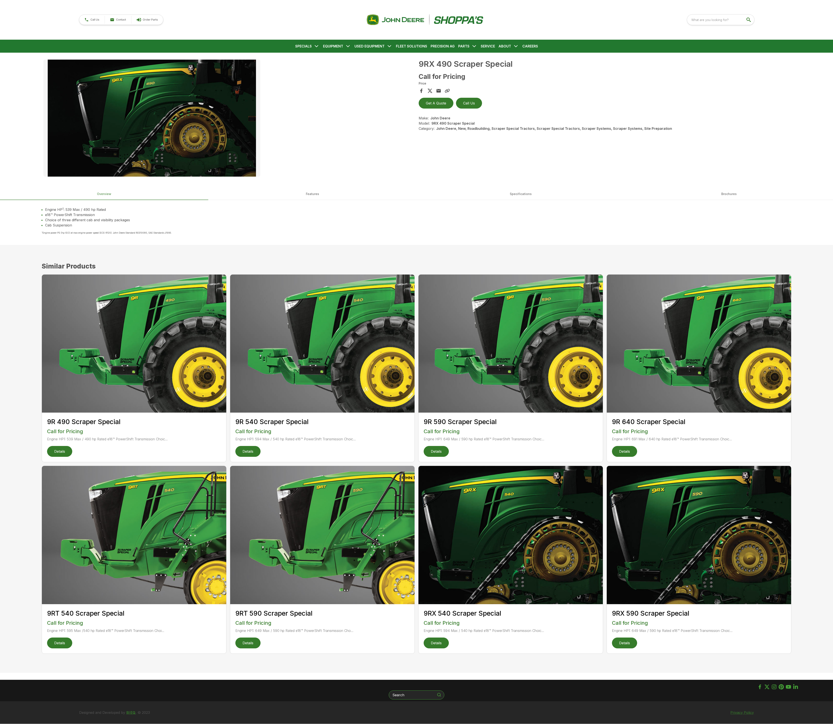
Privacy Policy (742, 712)
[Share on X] (430, 90)
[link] (147, 20)
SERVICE (488, 46)
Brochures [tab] (729, 194)
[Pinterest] (781, 687)
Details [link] (59, 451)
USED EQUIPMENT (369, 46)
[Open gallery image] (151, 118)
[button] (92, 20)
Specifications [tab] (521, 194)
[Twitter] (767, 687)
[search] (749, 20)
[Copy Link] (447, 90)
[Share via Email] (438, 90)
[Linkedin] (795, 687)
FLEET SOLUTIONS (411, 46)
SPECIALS (303, 46)
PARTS (463, 46)
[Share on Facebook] (421, 90)
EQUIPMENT (333, 46)
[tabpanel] (228, 119)
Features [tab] (312, 194)
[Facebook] (759, 687)
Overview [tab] (104, 194)
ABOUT (504, 46)
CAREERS (530, 46)
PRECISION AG (443, 46)
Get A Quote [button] (436, 103)
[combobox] (720, 20)
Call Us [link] (469, 103)
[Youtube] (788, 687)
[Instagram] (774, 687)
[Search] (439, 695)
